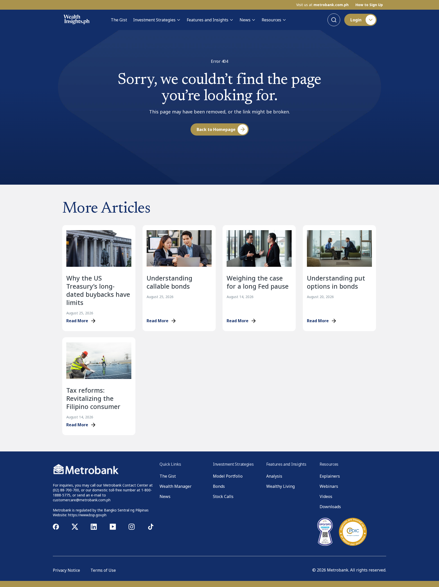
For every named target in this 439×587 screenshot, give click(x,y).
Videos (326, 496)
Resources (271, 20)
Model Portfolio (228, 476)
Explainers (330, 476)
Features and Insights (207, 20)
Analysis (274, 476)
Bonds (219, 486)
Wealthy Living (280, 486)
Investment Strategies (154, 20)
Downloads (330, 506)
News (245, 20)
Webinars (329, 486)
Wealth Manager (176, 486)
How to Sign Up (369, 5)
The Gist (119, 20)
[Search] (333, 19)
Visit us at (322, 5)
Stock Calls (223, 496)
